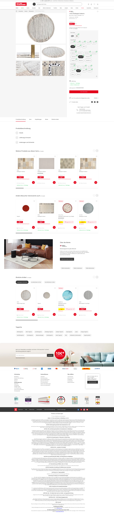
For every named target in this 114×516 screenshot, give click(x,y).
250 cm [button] (84, 46)
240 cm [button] (84, 70)
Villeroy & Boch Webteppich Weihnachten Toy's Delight (67, 200)
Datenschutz (31, 409)
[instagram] (84, 409)
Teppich (17, 199)
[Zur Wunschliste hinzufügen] (97, 11)
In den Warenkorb (83, 91)
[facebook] (78, 409)
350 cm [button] (78, 74)
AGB (26, 409)
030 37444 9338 (82, 109)
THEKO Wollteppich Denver (42, 199)
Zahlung (16, 379)
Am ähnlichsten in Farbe (50, 282)
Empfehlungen (38, 119)
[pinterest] (81, 409)
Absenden (50, 355)
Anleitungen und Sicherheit (26, 142)
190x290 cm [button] (80, 60)
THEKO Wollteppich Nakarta (21, 154)
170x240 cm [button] (88, 56)
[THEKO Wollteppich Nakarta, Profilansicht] (28, 52)
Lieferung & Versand (25, 137)
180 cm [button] (72, 70)
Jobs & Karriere (71, 378)
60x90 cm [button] (73, 53)
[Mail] (97, 102)
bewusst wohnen (71, 382)
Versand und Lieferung (18, 378)
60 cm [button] (72, 42)
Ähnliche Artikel (55, 119)
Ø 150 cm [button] (94, 53)
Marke (46, 119)
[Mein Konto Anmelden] (91, 4)
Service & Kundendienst (19, 389)
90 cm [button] (83, 42)
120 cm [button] (94, 42)
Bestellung (16, 376)
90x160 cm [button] (87, 53)
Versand (76, 28)
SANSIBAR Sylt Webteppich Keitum (64, 286)
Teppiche (19, 327)
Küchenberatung (44, 378)
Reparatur (16, 383)
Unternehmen (70, 376)
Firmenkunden (17, 390)
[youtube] (87, 409)
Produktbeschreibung (21, 119)
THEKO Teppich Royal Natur (21, 286)
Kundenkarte (70, 380)
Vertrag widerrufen (18, 382)
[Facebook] (92, 102)
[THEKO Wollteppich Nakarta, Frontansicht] (41, 28)
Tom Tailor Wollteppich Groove (84, 199)
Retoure (15, 380)
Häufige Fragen (17, 386)
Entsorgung (16, 385)
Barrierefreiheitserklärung (49, 409)
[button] (72, 36)
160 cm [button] (83, 66)
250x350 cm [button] (88, 60)
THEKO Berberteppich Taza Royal (84, 286)
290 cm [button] (72, 74)
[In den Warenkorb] (33, 182)
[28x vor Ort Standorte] (88, 4)
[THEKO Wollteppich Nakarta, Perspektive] (53, 52)
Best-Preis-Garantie (44, 380)
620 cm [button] (89, 70)
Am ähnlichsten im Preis (36, 282)
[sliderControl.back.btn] (94, 151)
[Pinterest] (95, 102)
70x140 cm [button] (80, 53)
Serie (30, 119)
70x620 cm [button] (73, 60)
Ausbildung (70, 379)
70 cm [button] (78, 42)
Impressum (20, 409)
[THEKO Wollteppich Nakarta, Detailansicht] (28, 68)
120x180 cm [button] (73, 56)
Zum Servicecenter (92, 382)
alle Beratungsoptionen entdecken (84, 112)
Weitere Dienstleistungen (46, 383)
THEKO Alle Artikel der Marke (67, 259)
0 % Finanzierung (17, 388)
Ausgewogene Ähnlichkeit (22, 282)
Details (21, 133)
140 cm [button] (78, 66)
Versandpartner (80, 87)
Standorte (43, 376)
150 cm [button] (88, 42)
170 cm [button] (78, 46)
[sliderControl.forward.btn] (97, 151)
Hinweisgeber (39, 409)
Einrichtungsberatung (45, 379)
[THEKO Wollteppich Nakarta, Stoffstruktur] (53, 68)
